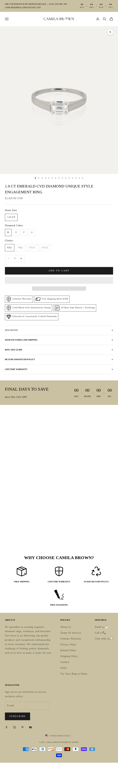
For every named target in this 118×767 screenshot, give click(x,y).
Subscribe (17, 716)
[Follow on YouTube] (30, 727)
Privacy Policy (68, 644)
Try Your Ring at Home (73, 674)
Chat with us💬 (104, 638)
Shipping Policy (69, 656)
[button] (59, 280)
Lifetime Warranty (70, 638)
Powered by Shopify (69, 742)
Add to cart (59, 271)
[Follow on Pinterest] (22, 727)
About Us (65, 627)
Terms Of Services (70, 633)
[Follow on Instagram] (14, 727)
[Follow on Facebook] (6, 727)
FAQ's (63, 668)
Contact (64, 662)
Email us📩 (101, 627)
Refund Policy (68, 650)
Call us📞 (100, 633)
